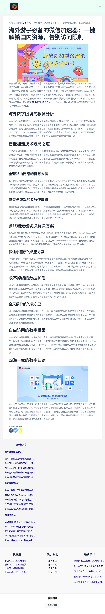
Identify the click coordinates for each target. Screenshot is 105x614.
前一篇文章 (20, 445)
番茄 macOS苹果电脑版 (15, 565)
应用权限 (52, 568)
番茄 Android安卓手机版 (15, 572)
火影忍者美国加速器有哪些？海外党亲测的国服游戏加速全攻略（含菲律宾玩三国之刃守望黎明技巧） (20, 477)
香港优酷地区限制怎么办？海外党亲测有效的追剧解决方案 (20, 509)
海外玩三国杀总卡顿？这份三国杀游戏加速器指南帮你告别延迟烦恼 (20, 472)
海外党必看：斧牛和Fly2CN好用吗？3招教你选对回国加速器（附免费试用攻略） (20, 531)
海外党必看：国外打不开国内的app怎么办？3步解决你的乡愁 (20, 490)
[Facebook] (11, 430)
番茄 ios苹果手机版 (15, 568)
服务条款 (52, 561)
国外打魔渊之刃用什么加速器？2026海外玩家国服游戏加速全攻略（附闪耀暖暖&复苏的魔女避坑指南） (20, 459)
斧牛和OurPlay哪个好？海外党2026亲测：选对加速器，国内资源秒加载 (20, 536)
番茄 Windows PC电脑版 (15, 561)
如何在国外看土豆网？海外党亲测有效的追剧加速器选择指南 (20, 500)
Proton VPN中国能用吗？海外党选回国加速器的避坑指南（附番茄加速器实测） (20, 527)
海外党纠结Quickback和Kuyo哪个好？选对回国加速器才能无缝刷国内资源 (20, 540)
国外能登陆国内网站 (41, 102)
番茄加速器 (52, 605)
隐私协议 (52, 565)
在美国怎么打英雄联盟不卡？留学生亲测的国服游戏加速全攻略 (20, 463)
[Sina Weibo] (20, 430)
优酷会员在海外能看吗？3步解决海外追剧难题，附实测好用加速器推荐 (20, 495)
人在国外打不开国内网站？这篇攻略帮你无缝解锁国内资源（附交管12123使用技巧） (20, 504)
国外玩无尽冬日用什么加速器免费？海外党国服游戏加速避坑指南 (20, 468)
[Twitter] (15, 430)
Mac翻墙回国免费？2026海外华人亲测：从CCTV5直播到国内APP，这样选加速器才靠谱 (20, 522)
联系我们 (52, 572)
